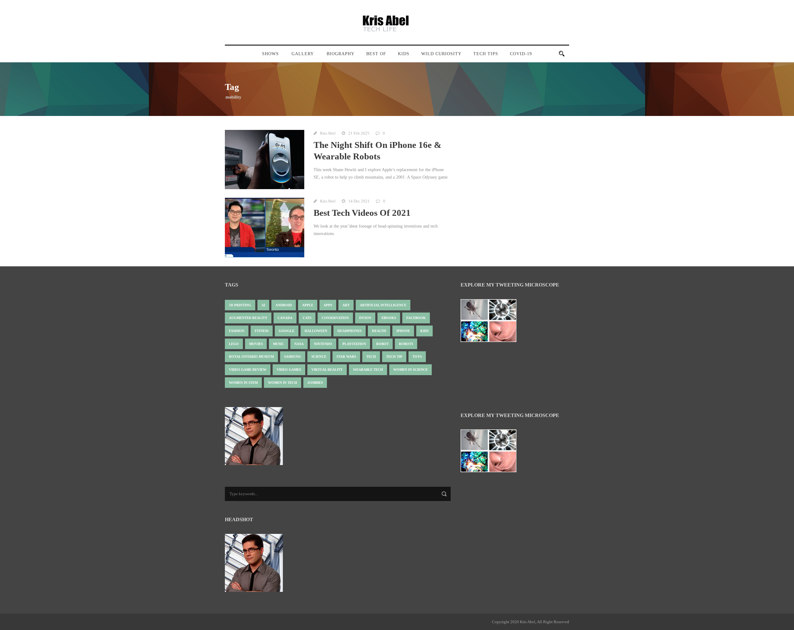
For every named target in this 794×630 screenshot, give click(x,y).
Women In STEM (243, 382)
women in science (410, 369)
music (278, 344)
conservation (335, 318)
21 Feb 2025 (358, 133)
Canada (285, 318)
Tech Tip (394, 356)
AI (263, 305)
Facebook (416, 318)
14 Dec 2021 (359, 201)
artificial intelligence (383, 305)
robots (406, 344)
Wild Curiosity (441, 53)
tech (371, 356)
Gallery (303, 53)
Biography (341, 53)
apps (327, 305)
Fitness (262, 331)
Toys (417, 356)
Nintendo (323, 344)
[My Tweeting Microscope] (492, 322)
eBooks (388, 318)
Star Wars (346, 356)
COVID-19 (521, 53)
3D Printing (240, 305)
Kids (403, 53)
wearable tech (368, 369)
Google (286, 331)
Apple (307, 305)
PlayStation (354, 344)
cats (307, 318)
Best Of (376, 53)
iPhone (403, 331)
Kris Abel (328, 133)
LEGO (234, 344)
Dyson (365, 318)
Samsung (292, 356)
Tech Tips (485, 53)
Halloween (316, 331)
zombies (315, 382)
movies (256, 344)
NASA (299, 344)
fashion (236, 331)
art (346, 305)
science (318, 356)
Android (283, 305)
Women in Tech (282, 382)
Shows (270, 53)
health (379, 331)
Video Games (289, 369)
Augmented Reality (248, 318)
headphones (349, 331)
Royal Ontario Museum (251, 356)
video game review (247, 369)
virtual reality (327, 369)
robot (382, 344)
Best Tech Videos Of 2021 (362, 213)
